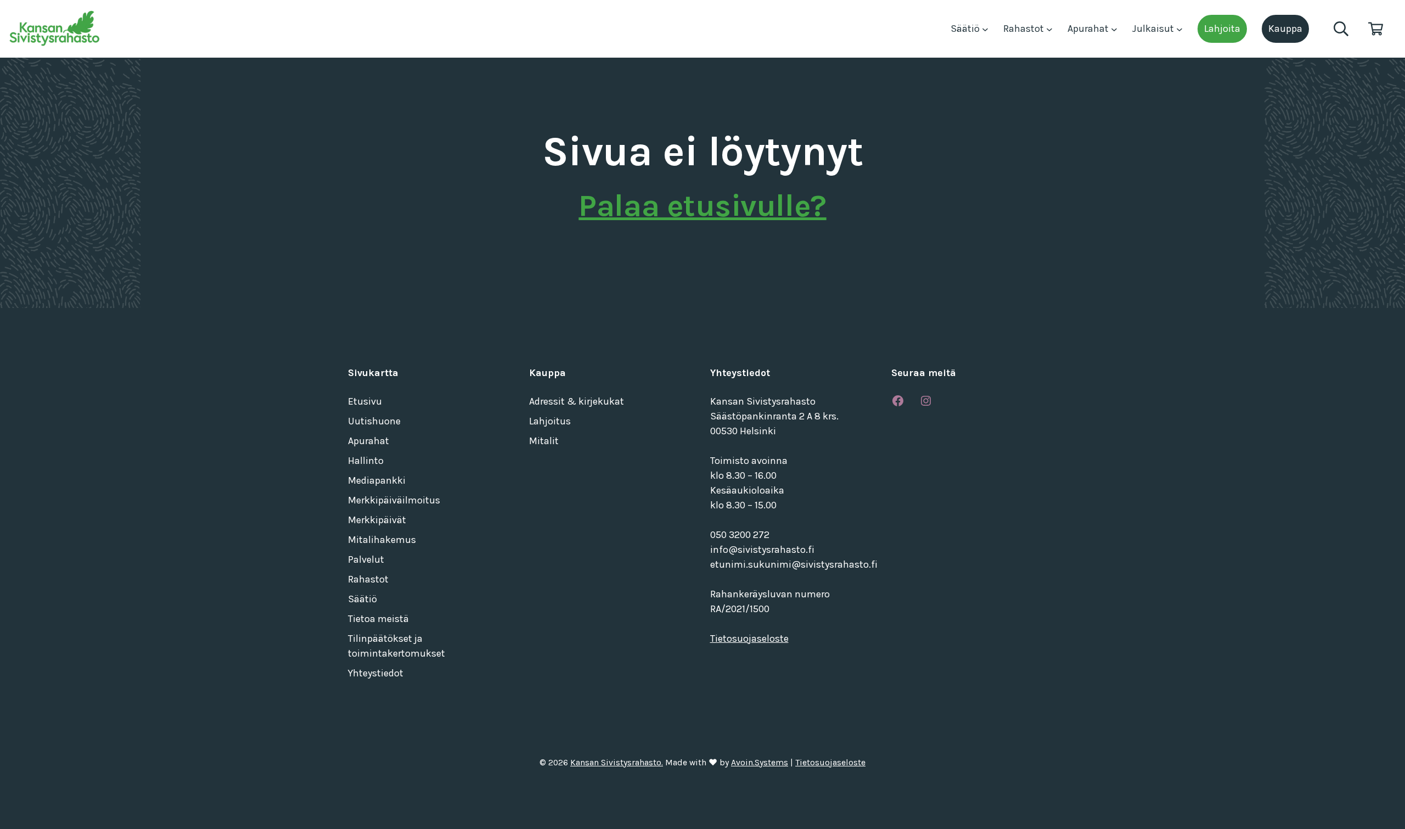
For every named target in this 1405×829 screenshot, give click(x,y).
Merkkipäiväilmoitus (394, 500)
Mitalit (544, 441)
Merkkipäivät (377, 520)
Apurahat (1089, 29)
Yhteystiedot (375, 673)
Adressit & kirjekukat (576, 401)
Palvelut (366, 559)
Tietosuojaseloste (749, 638)
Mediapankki (377, 480)
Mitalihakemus (382, 540)
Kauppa (1285, 29)
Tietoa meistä (378, 619)
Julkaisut (1154, 29)
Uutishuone (374, 421)
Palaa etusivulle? (702, 205)
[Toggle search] (1341, 28)
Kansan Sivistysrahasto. (616, 763)
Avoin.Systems (759, 763)
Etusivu (365, 401)
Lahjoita (1222, 29)
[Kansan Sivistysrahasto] (56, 29)
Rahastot (1024, 29)
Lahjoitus (550, 421)
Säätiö (966, 29)
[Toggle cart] (1375, 28)
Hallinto (366, 461)
